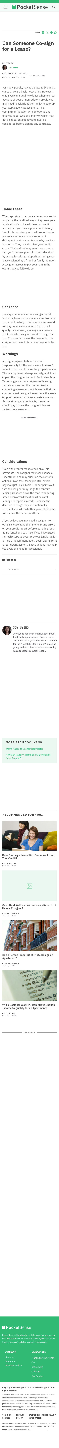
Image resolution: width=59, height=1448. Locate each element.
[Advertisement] (29, 183)
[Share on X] (47, 32)
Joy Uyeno (13, 67)
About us (9, 1357)
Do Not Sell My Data (39, 1429)
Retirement (37, 1367)
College (36, 1371)
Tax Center (37, 1376)
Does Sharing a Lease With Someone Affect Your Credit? (28, 857)
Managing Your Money (43, 1357)
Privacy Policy (20, 1416)
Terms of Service (6, 1416)
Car (33, 1362)
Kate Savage (8, 1013)
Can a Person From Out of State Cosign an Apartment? (27, 956)
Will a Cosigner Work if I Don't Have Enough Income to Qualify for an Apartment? (28, 1006)
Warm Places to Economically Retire (24, 748)
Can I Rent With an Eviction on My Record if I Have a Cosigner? (29, 907)
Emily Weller (9, 863)
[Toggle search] (54, 7)
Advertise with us (13, 1365)
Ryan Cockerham (10, 963)
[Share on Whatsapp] (55, 32)
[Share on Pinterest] (51, 32)
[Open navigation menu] (5, 7)
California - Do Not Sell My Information (42, 1416)
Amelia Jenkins (10, 913)
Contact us (10, 1361)
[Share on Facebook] (43, 32)
